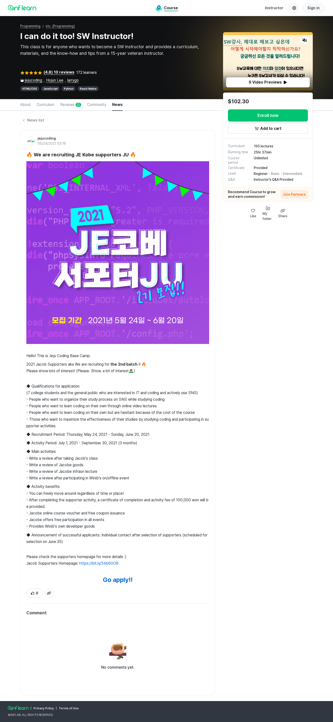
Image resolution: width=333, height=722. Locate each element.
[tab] (25, 105)
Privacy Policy (43, 708)
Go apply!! (118, 579)
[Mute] (305, 40)
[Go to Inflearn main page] (22, 7)
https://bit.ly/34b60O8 (98, 563)
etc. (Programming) (60, 26)
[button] (268, 61)
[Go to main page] (18, 708)
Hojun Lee (54, 80)
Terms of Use (69, 708)
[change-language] (294, 8)
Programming (30, 26)
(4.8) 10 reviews (59, 72)
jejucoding (33, 80)
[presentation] (268, 82)
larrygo (73, 80)
